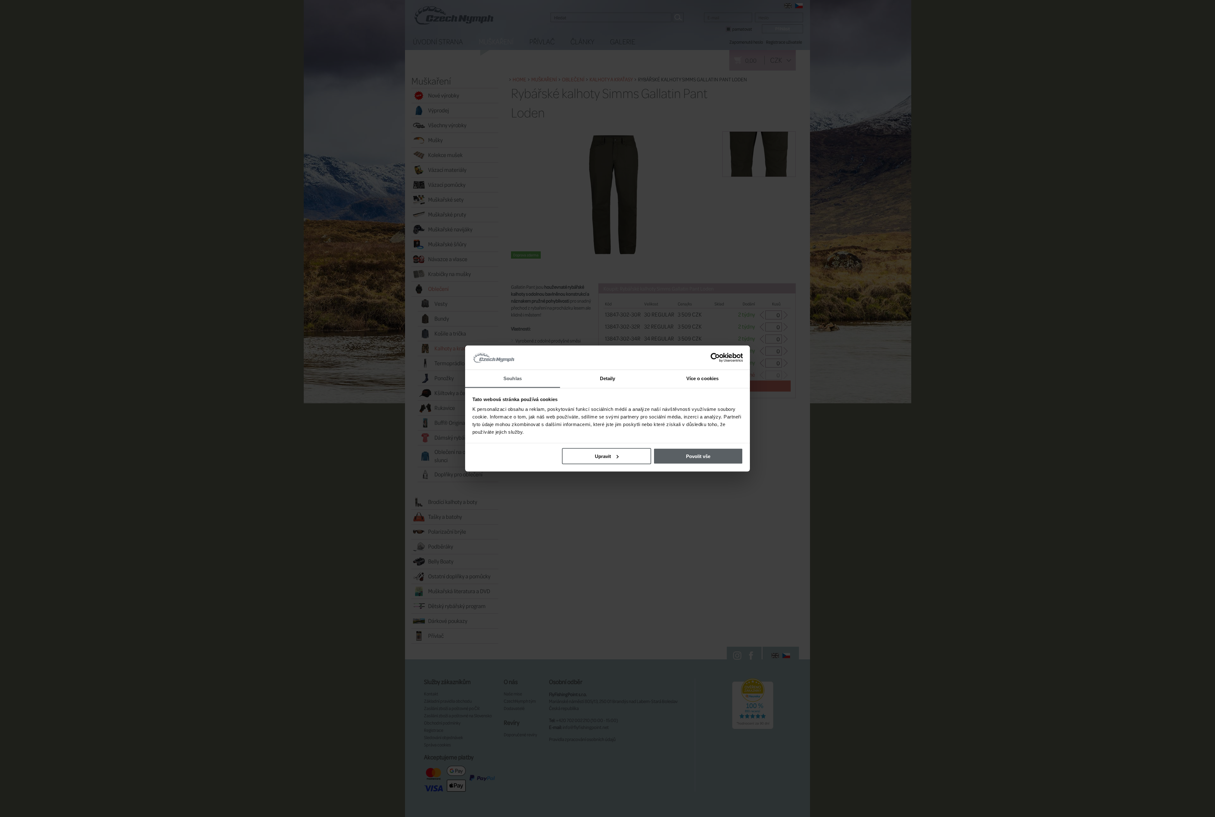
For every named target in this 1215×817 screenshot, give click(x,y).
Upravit (603, 456)
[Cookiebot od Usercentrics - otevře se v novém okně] (715, 357)
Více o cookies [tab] (702, 378)
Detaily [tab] (607, 378)
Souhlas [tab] (512, 378)
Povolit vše (698, 456)
